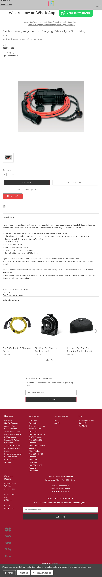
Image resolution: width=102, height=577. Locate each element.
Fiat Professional (11, 423)
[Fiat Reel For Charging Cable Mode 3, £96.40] (49, 326)
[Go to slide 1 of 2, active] (47, 360)
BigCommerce (55, 563)
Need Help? (12, 196)
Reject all (23, 572)
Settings (9, 572)
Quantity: (7, 170)
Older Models (34, 451)
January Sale (9, 426)
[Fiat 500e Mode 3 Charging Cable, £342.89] (17, 326)
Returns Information (13, 454)
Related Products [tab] (11, 300)
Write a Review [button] (36, 39)
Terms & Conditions (13, 445)
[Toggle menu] (3, 3)
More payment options (27, 189)
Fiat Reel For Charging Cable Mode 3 (46, 349)
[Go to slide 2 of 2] (52, 360)
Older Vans (33, 462)
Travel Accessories (12, 431)
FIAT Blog (8, 420)
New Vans (33, 459)
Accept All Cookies (42, 572)
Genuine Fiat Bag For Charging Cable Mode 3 (79, 349)
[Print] (4, 206)
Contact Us (9, 459)
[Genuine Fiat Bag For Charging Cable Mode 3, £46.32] (81, 326)
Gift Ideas (33, 420)
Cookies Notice (10, 457)
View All (57, 423)
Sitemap (7, 462)
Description (8, 217)
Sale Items (33, 471)
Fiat (55, 420)
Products (33, 423)
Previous (3, 331)
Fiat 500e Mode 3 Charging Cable (17, 349)
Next (96, 331)
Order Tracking (10, 429)
